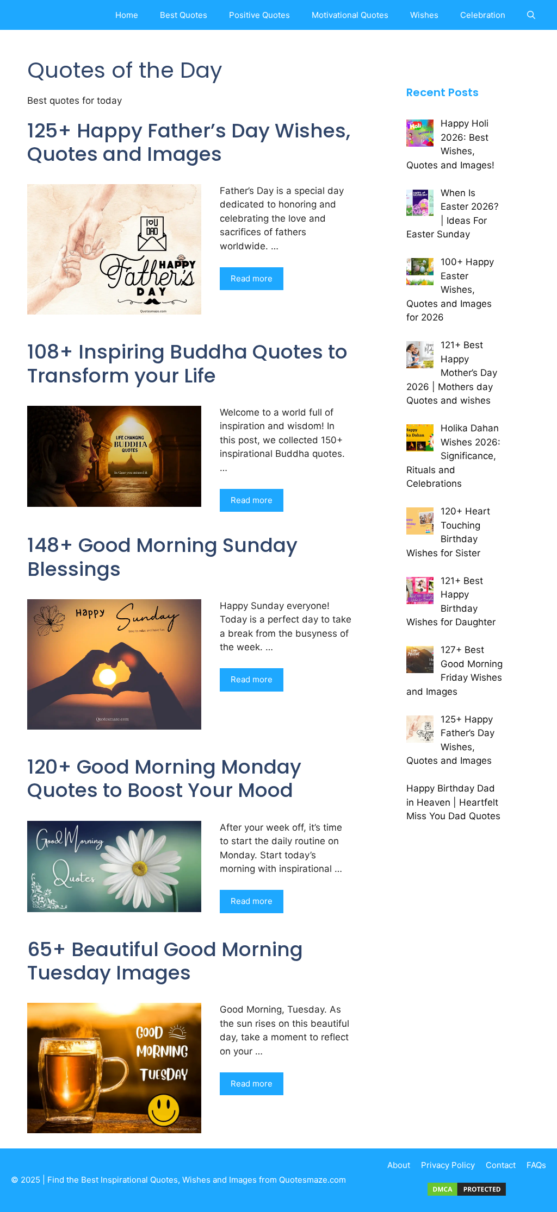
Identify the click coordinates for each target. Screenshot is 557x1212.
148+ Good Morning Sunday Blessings (162, 556)
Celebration (482, 15)
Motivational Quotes (350, 15)
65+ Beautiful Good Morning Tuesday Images (165, 961)
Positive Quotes (259, 15)
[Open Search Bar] (531, 15)
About (398, 1165)
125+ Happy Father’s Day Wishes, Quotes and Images (188, 142)
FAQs (536, 1165)
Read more (252, 278)
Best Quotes (183, 15)
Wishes (424, 15)
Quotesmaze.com (312, 1180)
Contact (501, 1165)
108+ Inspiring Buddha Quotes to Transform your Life (187, 363)
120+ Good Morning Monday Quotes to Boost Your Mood (164, 778)
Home (126, 15)
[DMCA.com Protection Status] (467, 1194)
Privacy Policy (448, 1165)
